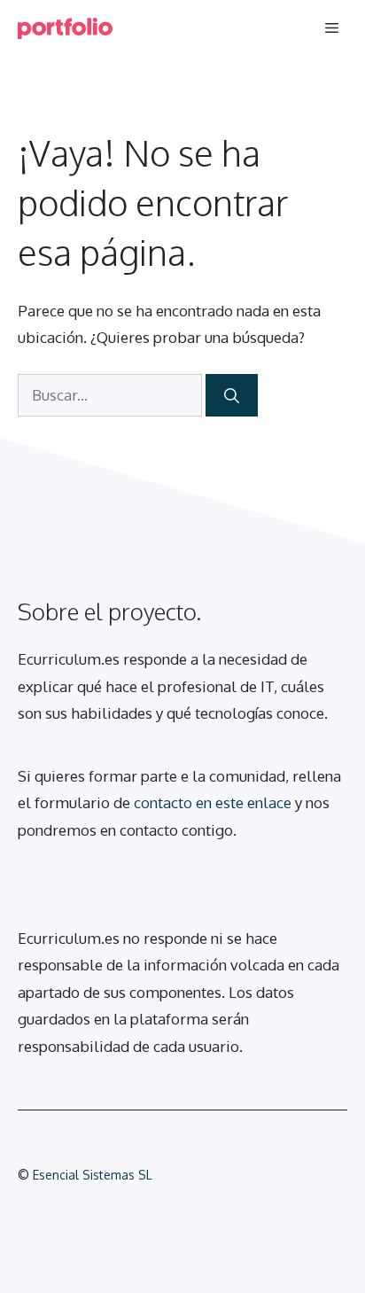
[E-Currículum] (65, 28)
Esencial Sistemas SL (92, 1174)
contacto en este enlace (212, 802)
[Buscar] (232, 395)
